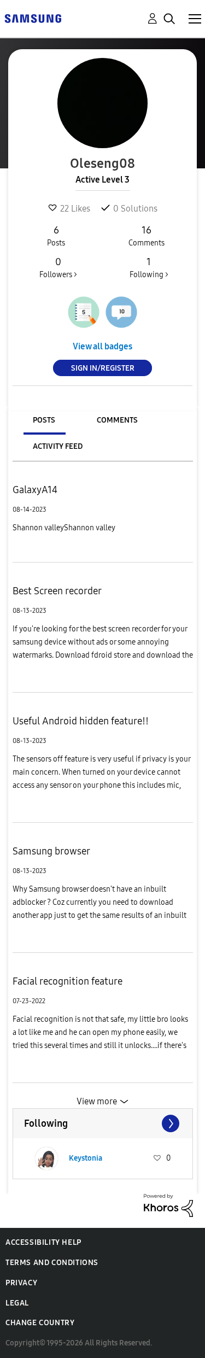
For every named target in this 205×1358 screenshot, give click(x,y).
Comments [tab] (117, 420)
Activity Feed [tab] (58, 446)
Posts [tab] (44, 420)
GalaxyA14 (35, 490)
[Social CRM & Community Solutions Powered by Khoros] (168, 1204)
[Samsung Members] (32, 18)
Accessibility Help (43, 1242)
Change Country (39, 1322)
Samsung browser (51, 851)
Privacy (21, 1282)
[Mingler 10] (121, 312)
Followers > (58, 267)
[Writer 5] (83, 312)
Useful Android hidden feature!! (81, 721)
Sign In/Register (102, 368)
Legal (17, 1303)
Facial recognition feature (67, 981)
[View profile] (46, 1158)
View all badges (102, 346)
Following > (149, 267)
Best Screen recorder (57, 591)
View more (97, 1101)
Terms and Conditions (51, 1262)
